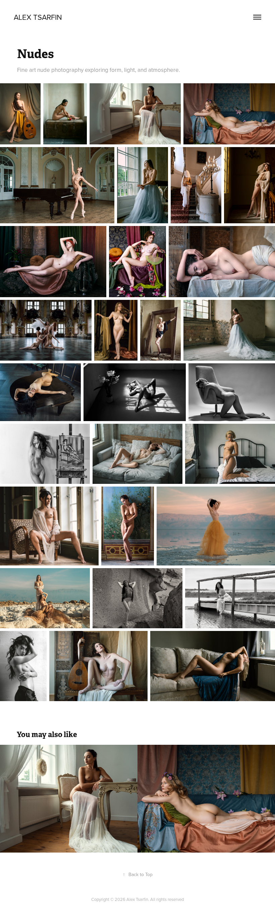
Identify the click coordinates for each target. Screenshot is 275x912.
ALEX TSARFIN (38, 17)
